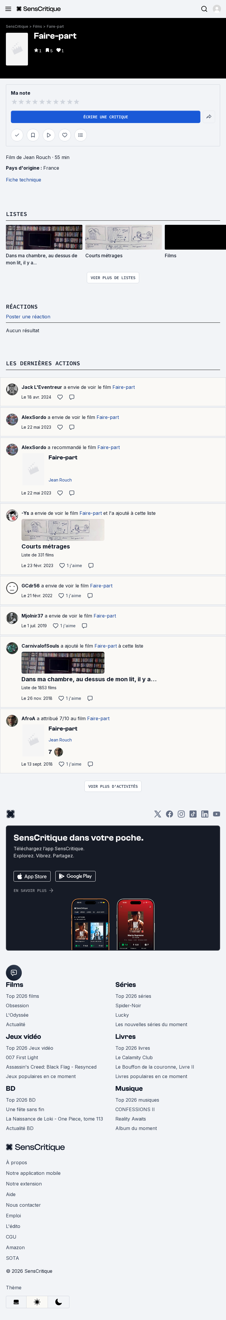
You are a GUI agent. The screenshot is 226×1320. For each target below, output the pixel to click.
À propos (16, 1162)
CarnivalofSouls (40, 646)
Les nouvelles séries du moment (151, 1024)
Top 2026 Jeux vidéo (29, 1048)
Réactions (22, 306)
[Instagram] (181, 815)
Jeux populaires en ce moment (41, 1076)
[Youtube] (216, 815)
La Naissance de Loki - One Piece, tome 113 (54, 1119)
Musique (129, 1089)
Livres (125, 1037)
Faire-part (55, 26)
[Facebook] (169, 815)
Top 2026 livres (132, 1048)
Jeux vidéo (23, 1037)
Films (37, 26)
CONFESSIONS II (135, 1109)
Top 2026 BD (21, 1100)
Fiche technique (23, 180)
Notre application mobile (33, 1173)
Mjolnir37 (32, 616)
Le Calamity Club (134, 1057)
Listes (16, 213)
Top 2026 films (22, 996)
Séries (125, 985)
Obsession (17, 1005)
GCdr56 (30, 586)
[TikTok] (193, 815)
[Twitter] (157, 815)
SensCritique (17, 26)
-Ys (25, 513)
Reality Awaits (130, 1119)
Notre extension (24, 1184)
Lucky (122, 1015)
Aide (11, 1194)
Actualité (15, 1024)
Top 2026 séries (133, 996)
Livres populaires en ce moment (151, 1076)
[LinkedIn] (204, 815)
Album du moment (136, 1128)
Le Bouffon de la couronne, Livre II (154, 1067)
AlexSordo (33, 417)
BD (10, 1089)
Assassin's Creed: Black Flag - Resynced (51, 1067)
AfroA (28, 718)
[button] (216, 8)
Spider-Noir (128, 1005)
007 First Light (22, 1057)
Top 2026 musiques (137, 1100)
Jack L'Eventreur (41, 387)
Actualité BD (20, 1128)
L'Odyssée (17, 1015)
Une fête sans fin (25, 1109)
